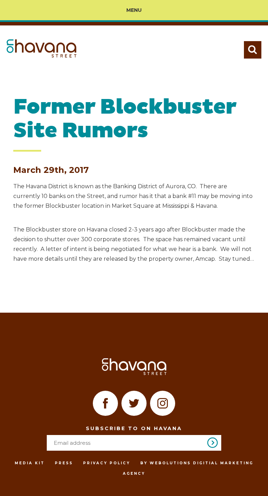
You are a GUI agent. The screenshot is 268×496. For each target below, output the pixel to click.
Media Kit (30, 463)
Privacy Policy (106, 463)
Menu (134, 10)
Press (64, 463)
